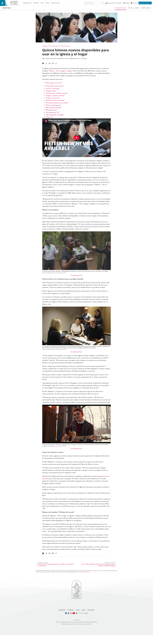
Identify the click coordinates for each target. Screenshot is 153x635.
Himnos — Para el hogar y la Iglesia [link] (61, 71)
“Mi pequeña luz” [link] (51, 110)
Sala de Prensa (7, 7)
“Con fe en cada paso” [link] (52, 88)
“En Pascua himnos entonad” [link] (54, 100)
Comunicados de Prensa (120, 8)
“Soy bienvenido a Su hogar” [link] (54, 115)
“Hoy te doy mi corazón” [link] (53, 108)
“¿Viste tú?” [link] (49, 117)
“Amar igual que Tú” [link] (52, 112)
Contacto (137, 8)
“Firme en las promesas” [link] (53, 105)
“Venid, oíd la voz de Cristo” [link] (54, 86)
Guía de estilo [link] (86, 572)
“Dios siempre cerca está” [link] (53, 83)
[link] (43, 553)
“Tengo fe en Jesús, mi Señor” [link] (55, 96)
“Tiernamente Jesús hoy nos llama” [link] (56, 103)
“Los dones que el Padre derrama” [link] (56, 93)
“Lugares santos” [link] (50, 91)
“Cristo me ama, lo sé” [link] (52, 98)
